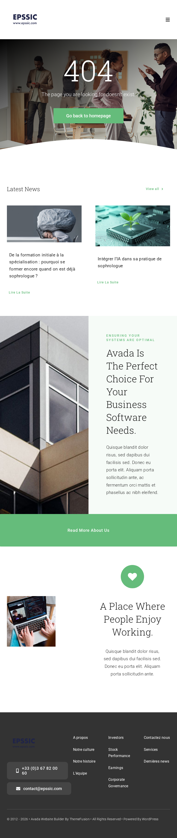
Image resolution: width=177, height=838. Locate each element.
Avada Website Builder (47, 819)
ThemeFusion (80, 819)
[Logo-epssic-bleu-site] (25, 10)
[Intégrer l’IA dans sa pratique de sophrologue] (132, 225)
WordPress (150, 819)
